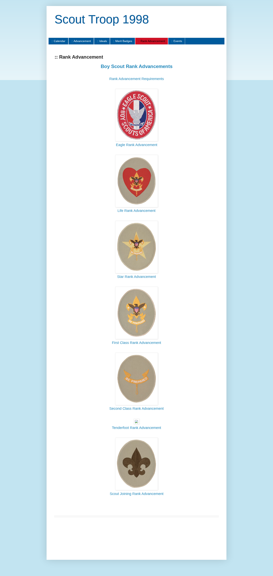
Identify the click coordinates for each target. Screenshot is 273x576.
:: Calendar (58, 41)
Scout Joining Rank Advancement (136, 494)
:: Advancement (81, 41)
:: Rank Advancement (151, 41)
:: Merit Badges (122, 41)
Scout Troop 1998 (102, 19)
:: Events (176, 41)
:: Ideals (102, 41)
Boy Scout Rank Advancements (136, 66)
